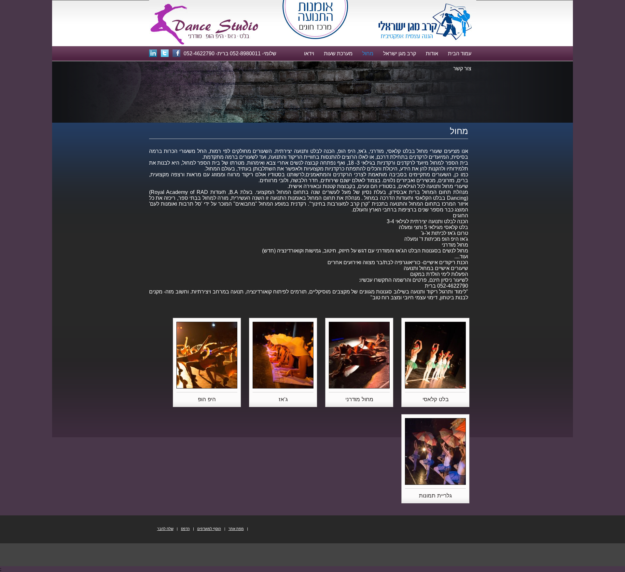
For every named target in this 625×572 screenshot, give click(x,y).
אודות (432, 53)
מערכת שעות (338, 53)
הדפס (185, 529)
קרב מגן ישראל (399, 53)
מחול (367, 53)
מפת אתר (236, 529)
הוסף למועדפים (209, 529)
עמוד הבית (459, 53)
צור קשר (462, 68)
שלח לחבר (165, 529)
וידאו (309, 53)
